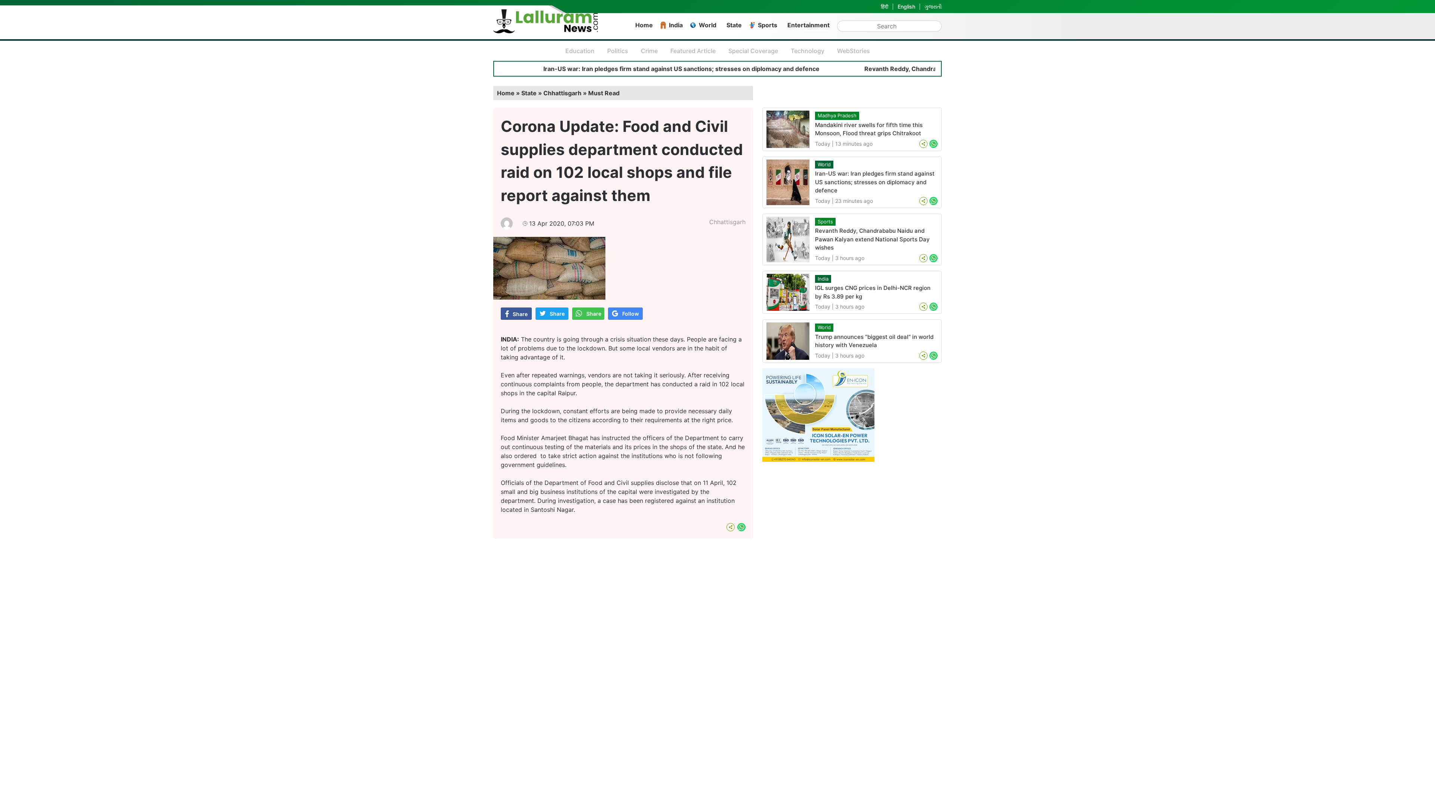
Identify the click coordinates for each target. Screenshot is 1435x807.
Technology (807, 51)
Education (580, 51)
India (676, 25)
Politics (617, 51)
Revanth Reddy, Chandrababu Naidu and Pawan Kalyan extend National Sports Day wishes (872, 239)
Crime (649, 51)
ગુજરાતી (933, 6)
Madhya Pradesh (837, 115)
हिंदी (884, 6)
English (906, 6)
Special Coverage (753, 51)
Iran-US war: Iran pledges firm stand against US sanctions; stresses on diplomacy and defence (640, 68)
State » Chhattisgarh (551, 93)
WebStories (853, 51)
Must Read (604, 93)
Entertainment (808, 25)
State (734, 25)
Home (644, 25)
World (707, 25)
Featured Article (693, 51)
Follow (630, 313)
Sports (767, 25)
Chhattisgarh (727, 222)
